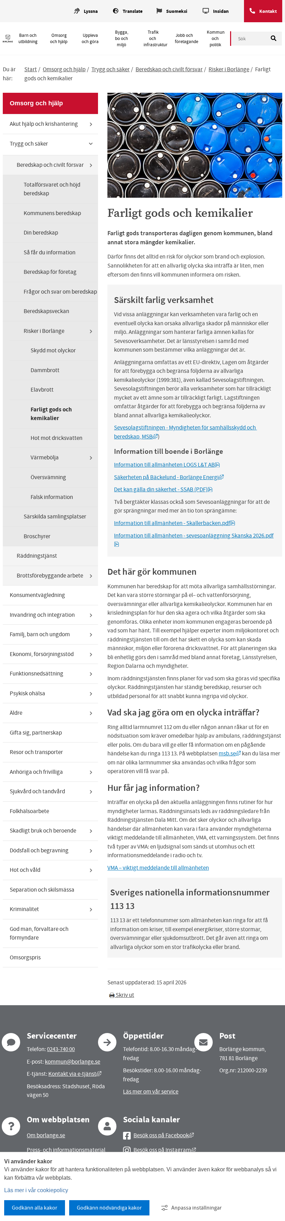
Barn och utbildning (28, 38)
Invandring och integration (42, 614)
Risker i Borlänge (229, 69)
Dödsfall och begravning (39, 850)
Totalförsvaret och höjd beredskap (52, 189)
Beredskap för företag (50, 272)
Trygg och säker (110, 69)
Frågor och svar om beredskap (60, 291)
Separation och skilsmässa (42, 889)
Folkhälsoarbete (29, 811)
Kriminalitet (24, 909)
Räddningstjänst (37, 555)
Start (30, 69)
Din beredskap (41, 232)
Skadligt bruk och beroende (43, 830)
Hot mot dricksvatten (56, 438)
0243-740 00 (61, 1049)
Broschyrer (37, 536)
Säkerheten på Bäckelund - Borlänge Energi (169, 477)
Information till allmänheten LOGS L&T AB (167, 464)
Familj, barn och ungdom (40, 634)
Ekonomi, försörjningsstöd (42, 654)
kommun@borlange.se (72, 1061)
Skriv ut (124, 995)
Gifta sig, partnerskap (36, 732)
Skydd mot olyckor (53, 350)
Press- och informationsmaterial (66, 1150)
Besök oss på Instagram (164, 1150)
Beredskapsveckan (46, 311)
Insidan (221, 11)
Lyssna (91, 11)
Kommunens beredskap (52, 213)
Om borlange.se (46, 1135)
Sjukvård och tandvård (37, 791)
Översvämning (48, 477)
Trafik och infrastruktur (156, 39)
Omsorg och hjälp (58, 38)
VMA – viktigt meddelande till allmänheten (158, 867)
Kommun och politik (216, 39)
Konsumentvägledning (37, 595)
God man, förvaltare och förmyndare (39, 933)
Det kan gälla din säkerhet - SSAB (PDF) (163, 489)
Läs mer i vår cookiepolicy (36, 1190)
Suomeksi (176, 11)
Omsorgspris (25, 957)
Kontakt (268, 11)
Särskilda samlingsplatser (55, 516)
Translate (132, 11)
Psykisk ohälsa (27, 693)
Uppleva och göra (90, 38)
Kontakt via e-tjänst (74, 1073)
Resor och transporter (36, 752)
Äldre (16, 712)
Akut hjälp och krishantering (44, 124)
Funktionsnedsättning (36, 673)
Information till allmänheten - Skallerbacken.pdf (174, 523)
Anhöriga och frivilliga (36, 772)
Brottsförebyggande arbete (50, 575)
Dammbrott (45, 370)
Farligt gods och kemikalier (51, 414)
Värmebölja (45, 457)
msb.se (230, 753)
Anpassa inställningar (196, 1207)
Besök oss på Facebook (163, 1135)
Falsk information (52, 497)
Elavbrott (42, 389)
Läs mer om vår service (150, 1091)
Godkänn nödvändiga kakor (109, 1207)
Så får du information (49, 252)
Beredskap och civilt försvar (169, 69)
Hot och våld (25, 870)
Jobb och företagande (186, 38)
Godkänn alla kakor (34, 1207)
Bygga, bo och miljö (121, 39)
